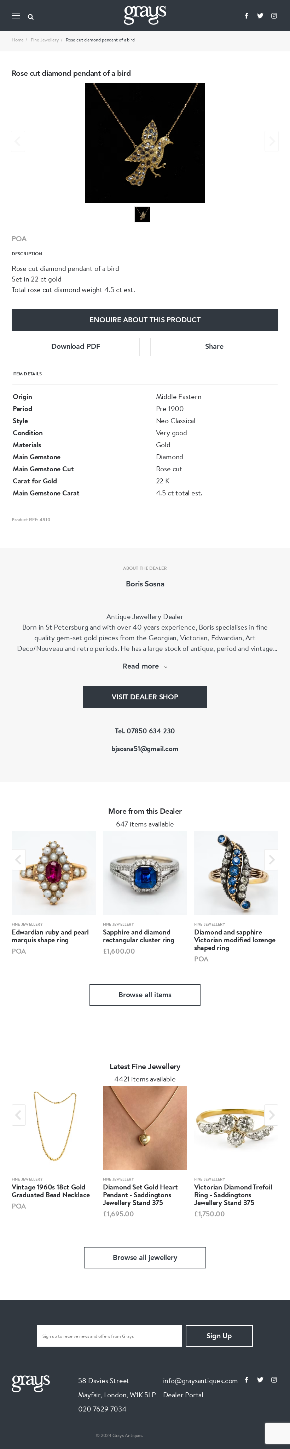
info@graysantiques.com (200, 1380)
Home (18, 39)
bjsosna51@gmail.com (144, 748)
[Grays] (31, 1383)
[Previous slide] (18, 141)
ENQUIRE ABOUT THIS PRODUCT (144, 320)
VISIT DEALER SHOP (145, 697)
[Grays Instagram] (274, 15)
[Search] (30, 15)
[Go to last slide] (19, 859)
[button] (142, 214)
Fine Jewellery (45, 39)
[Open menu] (16, 15)
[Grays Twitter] (260, 15)
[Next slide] (272, 141)
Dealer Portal (183, 1394)
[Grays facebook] (246, 15)
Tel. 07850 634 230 (145, 730)
